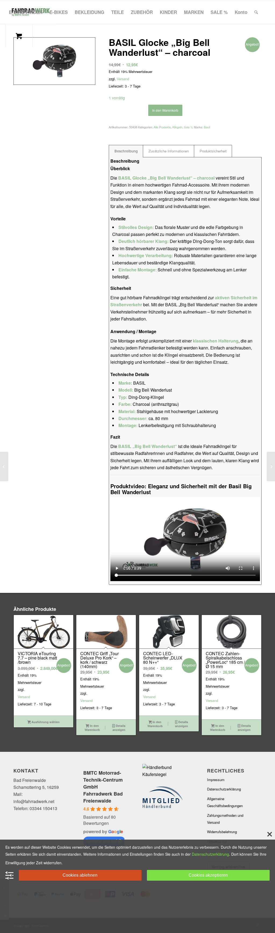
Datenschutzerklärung (224, 789)
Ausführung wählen (45, 722)
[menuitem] (25, 12)
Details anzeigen (119, 728)
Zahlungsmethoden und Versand (225, 819)
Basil (207, 127)
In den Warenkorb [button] (92, 728)
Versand (123, 78)
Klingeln (177, 127)
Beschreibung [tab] (126, 151)
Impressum (216, 779)
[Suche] (256, 12)
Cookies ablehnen (80, 875)
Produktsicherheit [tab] (213, 151)
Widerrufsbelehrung (222, 831)
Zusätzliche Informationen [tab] (169, 151)
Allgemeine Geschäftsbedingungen (225, 802)
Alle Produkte (162, 127)
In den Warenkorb (165, 110)
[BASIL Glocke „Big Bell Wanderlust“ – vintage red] (271, 466)
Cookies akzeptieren (208, 875)
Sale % (188, 127)
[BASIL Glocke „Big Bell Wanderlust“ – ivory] (4, 466)
